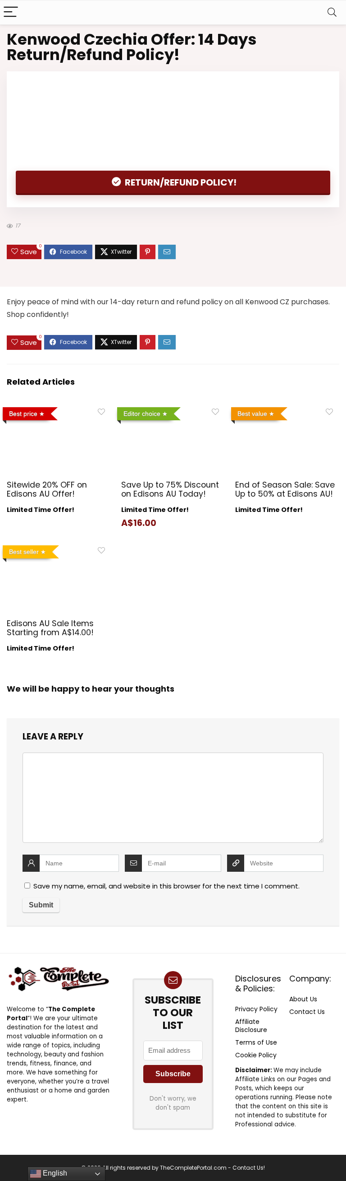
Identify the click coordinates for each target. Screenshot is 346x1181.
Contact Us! (248, 1168)
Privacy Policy (256, 1009)
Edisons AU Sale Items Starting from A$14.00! (50, 628)
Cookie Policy (256, 1055)
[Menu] (11, 12)
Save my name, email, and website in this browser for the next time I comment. (166, 886)
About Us (303, 999)
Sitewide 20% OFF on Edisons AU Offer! (47, 489)
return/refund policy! (180, 182)
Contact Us (307, 1011)
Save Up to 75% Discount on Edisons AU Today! (170, 489)
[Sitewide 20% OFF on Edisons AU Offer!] (59, 410)
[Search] (332, 12)
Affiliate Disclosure (251, 1025)
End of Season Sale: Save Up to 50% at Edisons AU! (285, 489)
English (54, 1173)
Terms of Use (256, 1042)
